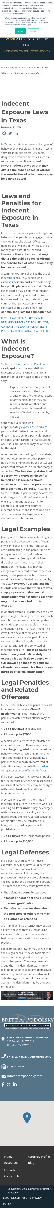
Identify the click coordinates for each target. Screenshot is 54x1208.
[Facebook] (3, 1084)
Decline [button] (33, 31)
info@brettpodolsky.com (24, 1076)
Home (4, 67)
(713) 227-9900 (15, 1066)
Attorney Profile (39, 1157)
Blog (11, 67)
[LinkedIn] (15, 1084)
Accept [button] (20, 31)
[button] (27, 1118)
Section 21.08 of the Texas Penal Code (24, 364)
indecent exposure (12, 278)
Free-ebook (12, 1170)
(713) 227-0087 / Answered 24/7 (29, 1057)
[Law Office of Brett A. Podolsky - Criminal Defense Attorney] (28, 1020)
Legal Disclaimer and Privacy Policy (22, 1201)
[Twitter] (8, 1085)
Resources (11, 1163)
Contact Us (11, 1176)
